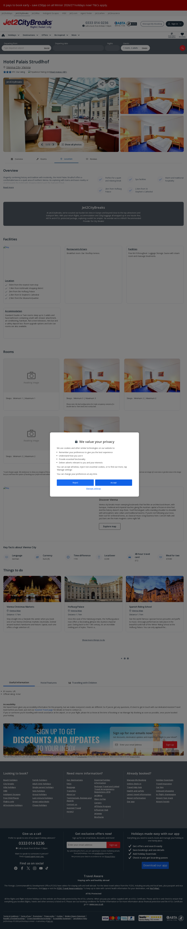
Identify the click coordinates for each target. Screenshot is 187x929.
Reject (75, 482)
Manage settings (93, 488)
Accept (114, 482)
